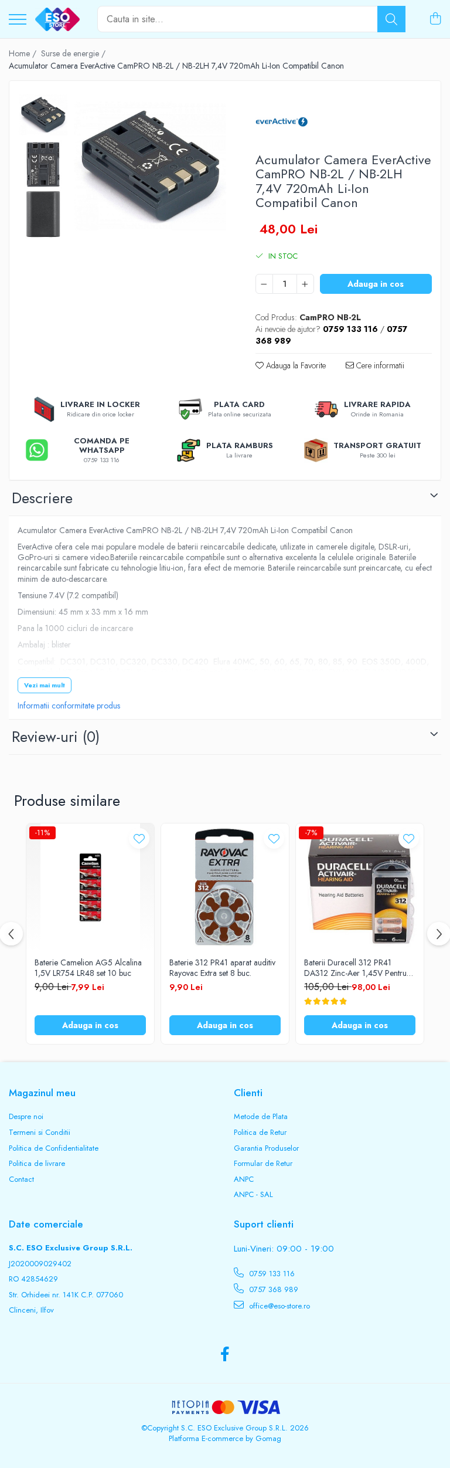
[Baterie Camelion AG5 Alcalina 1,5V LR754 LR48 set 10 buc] (90, 887)
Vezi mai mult (44, 685)
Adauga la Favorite (295, 365)
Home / (24, 53)
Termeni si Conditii (39, 1132)
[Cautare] (391, 19)
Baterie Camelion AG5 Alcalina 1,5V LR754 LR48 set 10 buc (88, 967)
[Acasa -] (57, 19)
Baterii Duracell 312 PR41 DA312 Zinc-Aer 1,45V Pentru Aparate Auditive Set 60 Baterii (356, 967)
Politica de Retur (260, 1132)
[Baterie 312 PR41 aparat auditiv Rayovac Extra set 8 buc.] (225, 887)
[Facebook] (225, 1354)
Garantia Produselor (266, 1148)
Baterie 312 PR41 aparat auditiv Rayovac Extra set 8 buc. (222, 967)
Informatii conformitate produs (69, 705)
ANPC (244, 1179)
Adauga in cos (375, 284)
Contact (21, 1179)
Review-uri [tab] (56, 736)
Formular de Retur (263, 1163)
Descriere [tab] (42, 498)
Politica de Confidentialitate (53, 1148)
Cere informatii (379, 365)
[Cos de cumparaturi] (435, 19)
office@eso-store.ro (278, 1305)
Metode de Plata (261, 1116)
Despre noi (26, 1116)
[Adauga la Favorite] (139, 838)
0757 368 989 (272, 1289)
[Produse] (17, 20)
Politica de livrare (37, 1163)
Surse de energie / (74, 53)
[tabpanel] (150, 166)
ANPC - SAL (253, 1194)
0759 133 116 (271, 1273)
